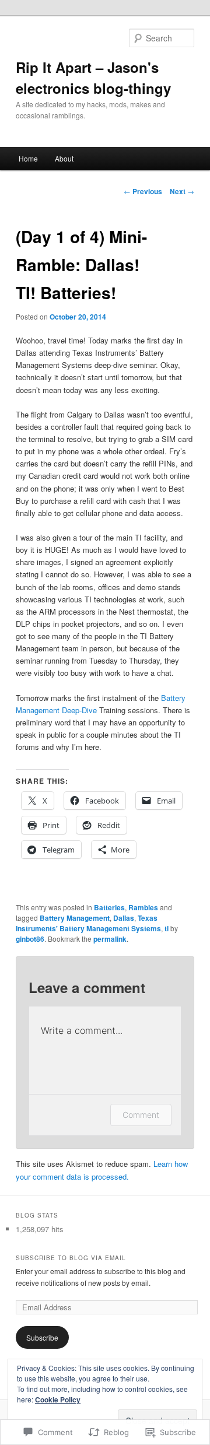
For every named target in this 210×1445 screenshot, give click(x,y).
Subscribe (42, 1337)
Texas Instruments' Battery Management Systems (88, 923)
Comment (141, 1115)
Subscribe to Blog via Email (71, 1258)
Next (182, 191)
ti (166, 928)
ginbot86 (30, 939)
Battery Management (75, 918)
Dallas (123, 918)
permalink (110, 939)
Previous (143, 191)
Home (28, 158)
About (64, 158)
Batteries (109, 907)
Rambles (143, 907)
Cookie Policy (57, 1399)
